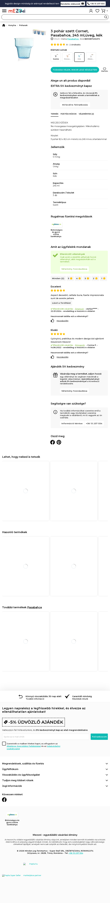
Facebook (4, 799)
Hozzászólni (62, 321)
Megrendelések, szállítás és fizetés (23, 763)
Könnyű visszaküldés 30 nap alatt (43, 696)
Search (105, 17)
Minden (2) (58, 278)
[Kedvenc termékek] (97, 10)
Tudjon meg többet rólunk (17, 780)
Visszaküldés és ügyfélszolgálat (21, 774)
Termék (54, 114)
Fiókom (91, 10)
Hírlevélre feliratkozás (75, 105)
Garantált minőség (82, 696)
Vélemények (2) (86, 114)
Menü (4, 10)
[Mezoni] (3, 25)
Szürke (56, 59)
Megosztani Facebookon (52, 442)
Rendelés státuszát (70, 4)
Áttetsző (91, 59)
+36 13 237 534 (97, 3)
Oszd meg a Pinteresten (59, 442)
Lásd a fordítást (61, 303)
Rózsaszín (68, 59)
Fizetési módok (69, 114)
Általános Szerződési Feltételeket (24, 746)
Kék (79, 59)
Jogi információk (12, 786)
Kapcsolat (82, 3)
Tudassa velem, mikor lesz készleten (75, 70)
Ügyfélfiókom (10, 769)
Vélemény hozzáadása (74, 269)
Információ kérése (72, 423)
